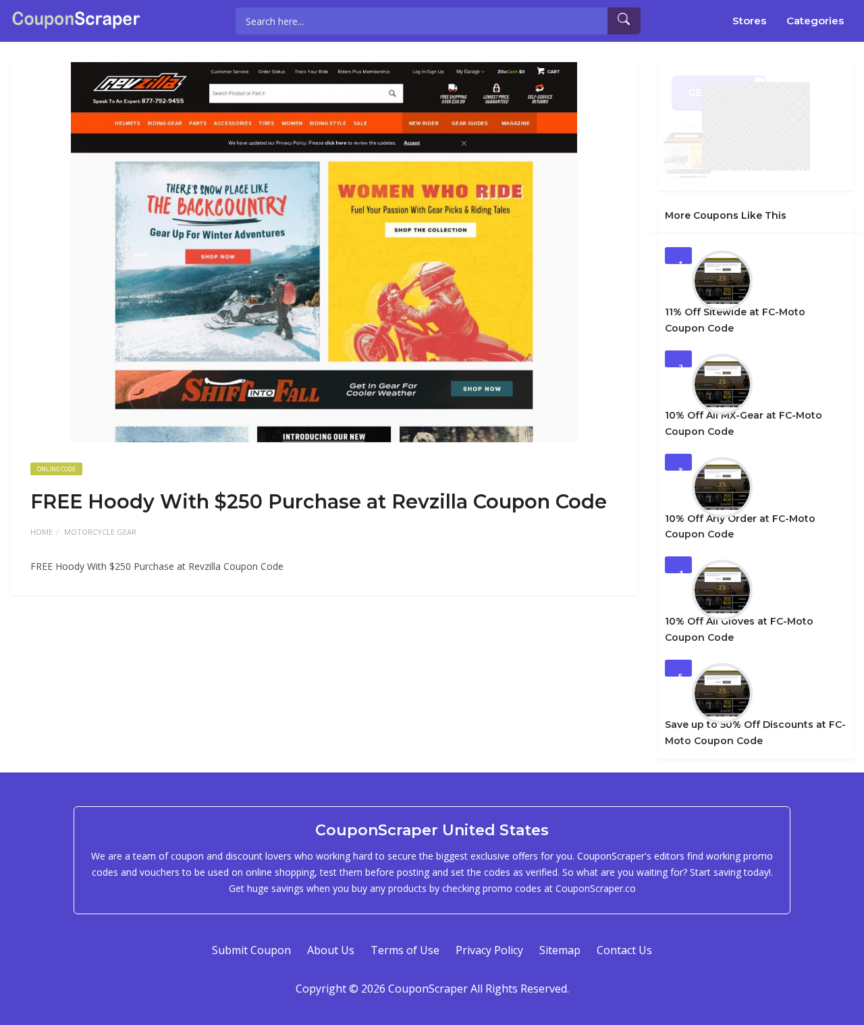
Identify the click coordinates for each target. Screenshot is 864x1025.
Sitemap (559, 950)
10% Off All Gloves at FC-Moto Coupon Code (739, 629)
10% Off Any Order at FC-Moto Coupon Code (740, 526)
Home (41, 532)
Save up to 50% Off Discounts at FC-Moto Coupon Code (755, 732)
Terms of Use (405, 950)
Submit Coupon (251, 950)
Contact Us (624, 950)
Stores (749, 20)
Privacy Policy (489, 950)
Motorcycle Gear (100, 532)
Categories (815, 20)
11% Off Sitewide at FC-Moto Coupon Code (735, 320)
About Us (330, 950)
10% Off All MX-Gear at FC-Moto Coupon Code (743, 423)
